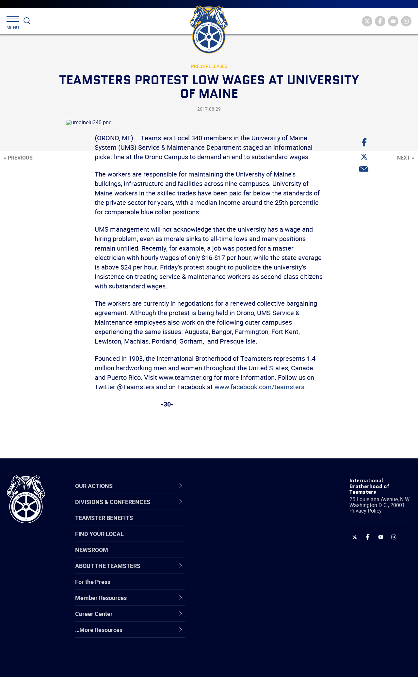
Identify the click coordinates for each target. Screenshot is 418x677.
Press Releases (209, 66)
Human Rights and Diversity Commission (244, 649)
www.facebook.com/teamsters (259, 386)
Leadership (222, 524)
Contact (218, 508)
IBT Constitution (228, 571)
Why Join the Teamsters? (241, 508)
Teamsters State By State (241, 508)
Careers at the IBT (231, 524)
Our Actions (226, 485)
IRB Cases (221, 586)
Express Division (229, 602)
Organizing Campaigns (237, 508)
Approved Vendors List (237, 571)
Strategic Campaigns (235, 524)
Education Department (237, 524)
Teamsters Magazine (235, 524)
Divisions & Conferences (245, 485)
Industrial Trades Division (240, 665)
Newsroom (91, 550)
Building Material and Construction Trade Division (252, 555)
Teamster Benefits (104, 518)
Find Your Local (99, 534)
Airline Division (227, 508)
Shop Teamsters (229, 539)
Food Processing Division (240, 618)
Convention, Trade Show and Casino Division (245, 587)
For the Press (92, 582)
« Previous (18, 157)
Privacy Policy (365, 510)
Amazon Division (229, 524)
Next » (405, 157)
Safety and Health (231, 539)
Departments (225, 555)
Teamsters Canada (233, 555)
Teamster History (230, 539)
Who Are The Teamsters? (241, 508)
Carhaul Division (228, 571)
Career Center (230, 485)
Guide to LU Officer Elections (244, 586)
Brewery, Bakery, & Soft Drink (245, 539)
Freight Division (228, 633)
